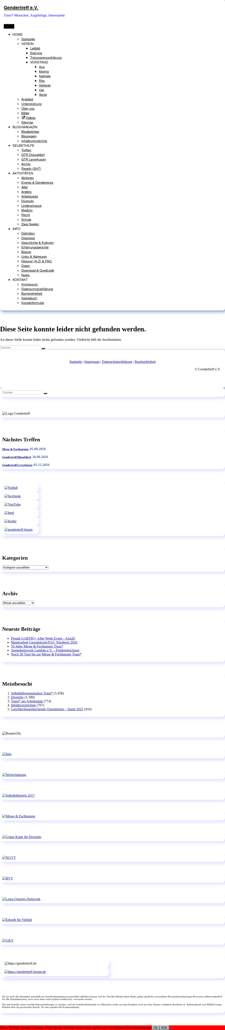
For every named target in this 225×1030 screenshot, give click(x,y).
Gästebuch (29, 298)
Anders (26, 191)
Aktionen (27, 177)
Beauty (26, 251)
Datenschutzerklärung (37, 288)
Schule (26, 219)
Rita (42, 80)
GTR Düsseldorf (33, 154)
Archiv (26, 163)
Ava (42, 66)
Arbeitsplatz (29, 196)
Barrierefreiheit (31, 293)
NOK (164, 1027)
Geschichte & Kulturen (37, 242)
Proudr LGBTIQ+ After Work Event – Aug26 (43, 638)
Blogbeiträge (30, 131)
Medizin (27, 210)
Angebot (27, 99)
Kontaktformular (32, 302)
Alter (24, 187)
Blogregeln (28, 136)
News (25, 275)
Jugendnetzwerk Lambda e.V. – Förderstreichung (45, 650)
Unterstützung (31, 103)
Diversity (27, 201)
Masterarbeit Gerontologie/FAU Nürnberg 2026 (44, 642)
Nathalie (45, 76)
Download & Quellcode (37, 270)
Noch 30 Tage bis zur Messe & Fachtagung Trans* (46, 654)
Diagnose (28, 238)
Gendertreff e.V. (21, 7)
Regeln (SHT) (31, 168)
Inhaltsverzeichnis (34, 140)
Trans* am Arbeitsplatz (27, 701)
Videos (31, 117)
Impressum (29, 284)
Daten (25, 265)
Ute (41, 89)
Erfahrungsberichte (35, 247)
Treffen (26, 150)
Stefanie (45, 85)
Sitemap (27, 122)
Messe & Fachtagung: (15, 449)
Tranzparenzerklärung (46, 57)
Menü (9, 26)
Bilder (25, 113)
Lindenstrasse (31, 205)
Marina (44, 71)
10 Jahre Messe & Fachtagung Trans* (37, 646)
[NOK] (171, 1028)
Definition (28, 233)
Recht (25, 214)
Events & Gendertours (37, 182)
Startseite (28, 39)
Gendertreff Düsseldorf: (16, 457)
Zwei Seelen (30, 224)
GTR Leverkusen (33, 159)
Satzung (36, 52)
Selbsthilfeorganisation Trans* (32, 693)
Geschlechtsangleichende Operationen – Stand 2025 (47, 709)
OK (156, 1027)
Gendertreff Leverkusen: (17, 465)
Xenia (43, 94)
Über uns (27, 108)
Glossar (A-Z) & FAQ (36, 261)
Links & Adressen (34, 256)
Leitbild (35, 48)
